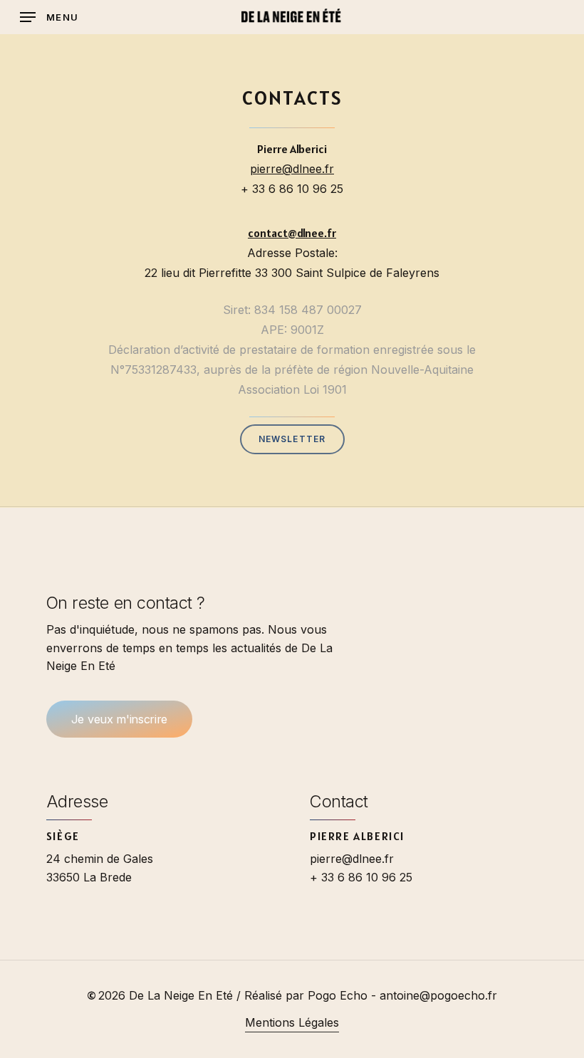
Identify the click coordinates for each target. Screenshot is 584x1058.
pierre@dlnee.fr (292, 169)
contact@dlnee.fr (292, 233)
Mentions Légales (292, 1022)
